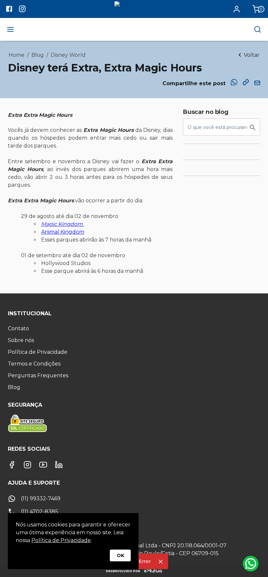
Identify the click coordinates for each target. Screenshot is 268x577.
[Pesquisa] (257, 29)
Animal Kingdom (62, 232)
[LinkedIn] (58, 464)
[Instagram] (27, 464)
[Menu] (10, 29)
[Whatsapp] (251, 563)
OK (120, 555)
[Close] (161, 562)
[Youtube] (43, 464)
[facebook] (9, 10)
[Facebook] (11, 464)
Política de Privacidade (61, 540)
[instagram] (22, 10)
